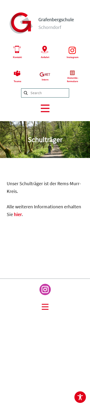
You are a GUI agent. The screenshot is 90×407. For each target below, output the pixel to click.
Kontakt (17, 57)
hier (18, 214)
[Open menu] (45, 108)
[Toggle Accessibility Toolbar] (80, 397)
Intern (45, 79)
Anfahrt (45, 57)
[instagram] (45, 289)
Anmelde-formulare (72, 80)
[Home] (21, 23)
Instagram (72, 57)
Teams (17, 81)
